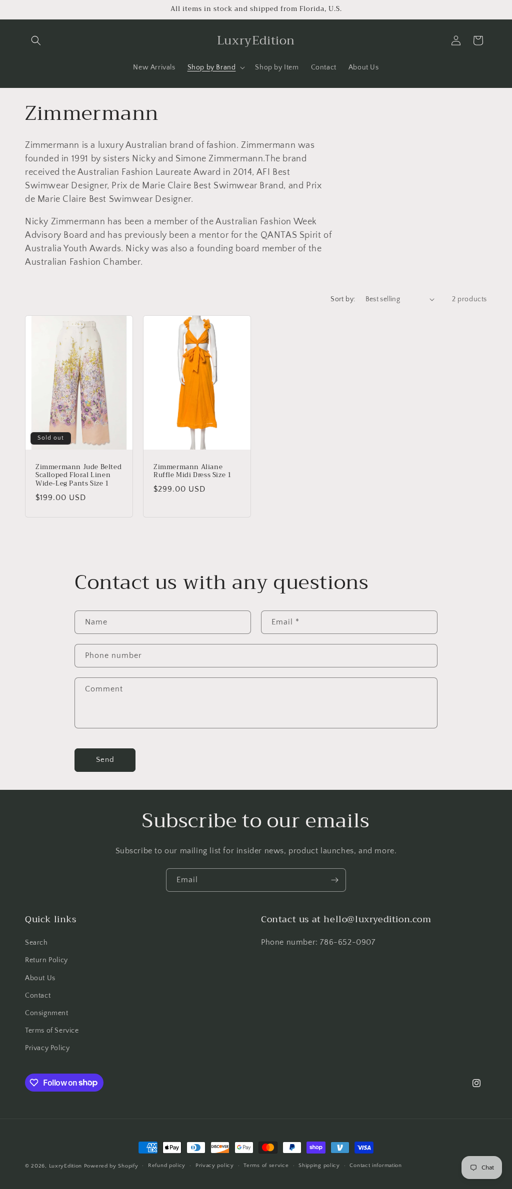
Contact (37, 996)
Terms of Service (52, 1031)
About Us (40, 978)
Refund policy (167, 1166)
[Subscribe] (335, 880)
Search (36, 943)
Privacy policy (215, 1166)
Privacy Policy (47, 1048)
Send (105, 759)
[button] (36, 40)
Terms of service (266, 1166)
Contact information (376, 1166)
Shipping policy (319, 1166)
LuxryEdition (65, 1166)
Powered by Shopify (111, 1166)
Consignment (46, 1013)
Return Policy (46, 960)
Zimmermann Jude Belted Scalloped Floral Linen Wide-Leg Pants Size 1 (79, 475)
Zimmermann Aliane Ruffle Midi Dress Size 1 (193, 471)
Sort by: (342, 299)
